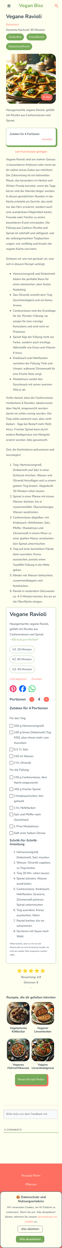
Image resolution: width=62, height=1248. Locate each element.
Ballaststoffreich (19, 46)
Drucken (37, 679)
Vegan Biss (31, 5)
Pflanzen (31, 1184)
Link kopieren (18, 679)
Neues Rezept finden (31, 1079)
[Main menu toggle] (9, 6)
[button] (57, 5)
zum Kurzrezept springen (31, 152)
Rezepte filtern (31, 1176)
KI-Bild (46, 97)
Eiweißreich (36, 37)
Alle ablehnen (30, 1229)
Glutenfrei (15, 37)
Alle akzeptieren (30, 1239)
